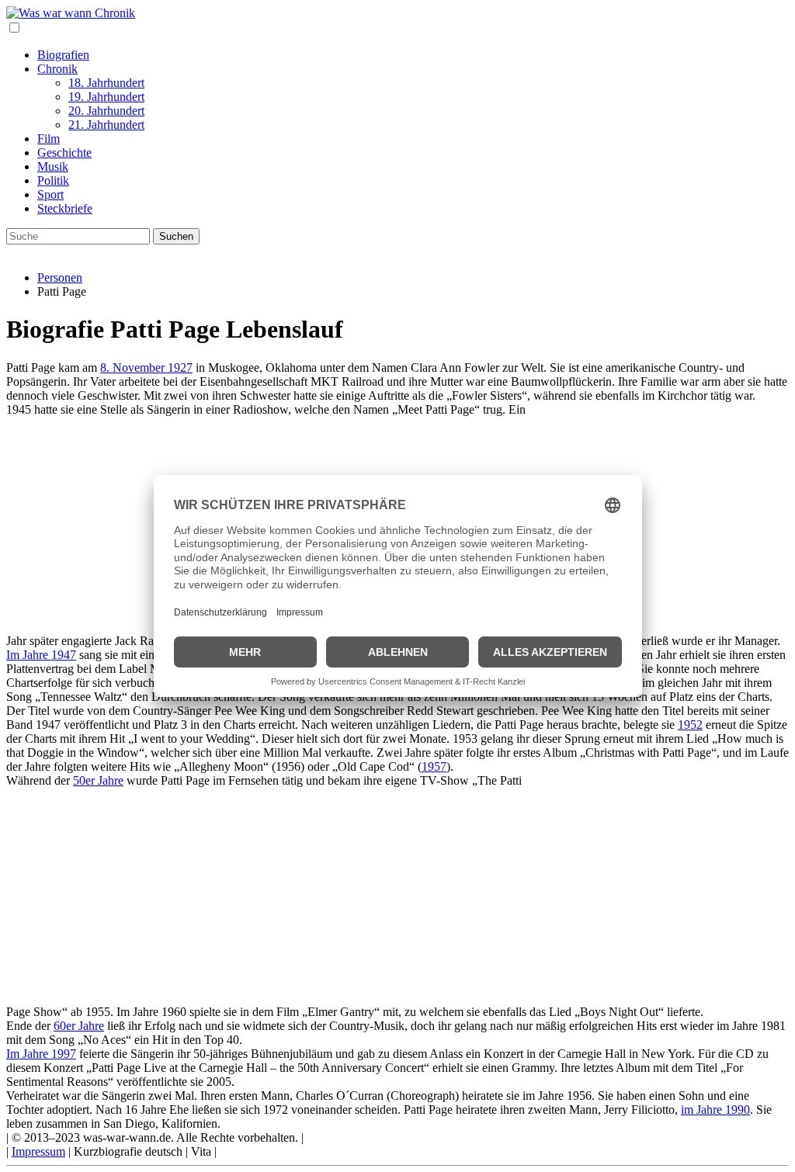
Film (48, 138)
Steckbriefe (64, 208)
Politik (53, 180)
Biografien (63, 54)
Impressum (38, 1151)
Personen (59, 277)
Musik (52, 166)
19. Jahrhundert (106, 96)
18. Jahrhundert (106, 82)
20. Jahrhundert (106, 110)
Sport (50, 194)
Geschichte (64, 152)
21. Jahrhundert (106, 124)
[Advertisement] (397, 896)
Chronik (57, 68)
